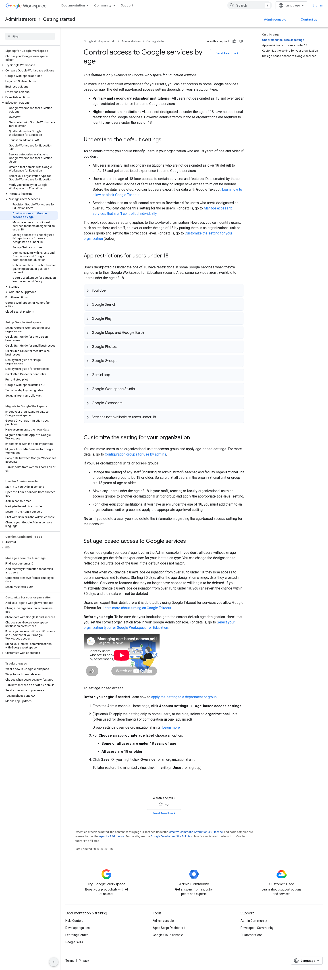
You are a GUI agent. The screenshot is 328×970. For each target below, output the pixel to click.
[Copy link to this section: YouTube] (110, 290)
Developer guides (77, 928)
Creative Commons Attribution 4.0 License (196, 832)
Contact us (309, 19)
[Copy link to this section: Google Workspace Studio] (139, 388)
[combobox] (249, 5)
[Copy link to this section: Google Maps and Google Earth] (148, 332)
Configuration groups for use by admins (135, 454)
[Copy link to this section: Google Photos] (121, 346)
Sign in (318, 5)
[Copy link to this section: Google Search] (120, 304)
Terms (70, 960)
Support (127, 5)
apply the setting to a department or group (184, 697)
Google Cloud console (168, 935)
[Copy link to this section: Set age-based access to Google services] (190, 541)
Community (103, 5)
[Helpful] (234, 41)
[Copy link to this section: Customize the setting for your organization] (194, 438)
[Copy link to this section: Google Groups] (121, 360)
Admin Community (254, 920)
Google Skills (74, 942)
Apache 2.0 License (111, 836)
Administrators (20, 19)
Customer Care (251, 935)
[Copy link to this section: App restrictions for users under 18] (172, 256)
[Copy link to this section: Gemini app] (114, 374)
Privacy (84, 960)
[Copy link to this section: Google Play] (116, 318)
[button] (29, 65)
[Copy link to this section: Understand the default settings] (165, 140)
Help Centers (74, 920)
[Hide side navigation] (53, 961)
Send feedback (227, 53)
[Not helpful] (241, 41)
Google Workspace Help (100, 41)
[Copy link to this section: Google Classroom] (126, 403)
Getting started (59, 19)
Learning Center (76, 935)
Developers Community (257, 928)
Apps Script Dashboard (169, 928)
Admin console (275, 19)
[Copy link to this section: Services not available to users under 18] (160, 417)
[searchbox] (30, 36)
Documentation (73, 5)
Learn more (171, 727)
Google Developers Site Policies (171, 836)
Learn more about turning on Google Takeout (137, 608)
